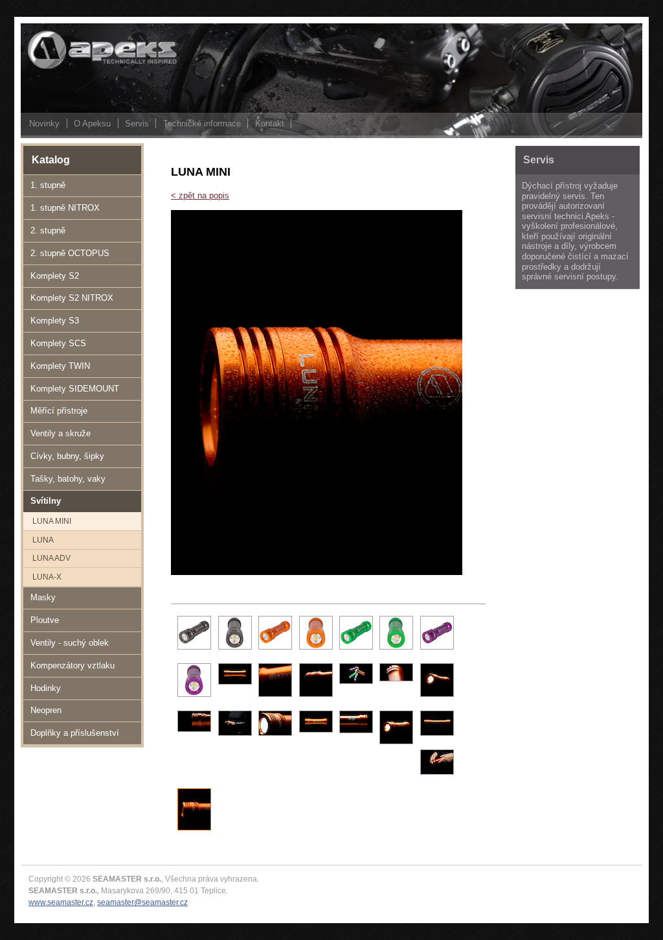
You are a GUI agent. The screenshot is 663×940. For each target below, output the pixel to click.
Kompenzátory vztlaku (72, 665)
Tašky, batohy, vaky (68, 479)
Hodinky (45, 688)
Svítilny (45, 501)
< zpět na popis (200, 195)
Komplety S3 (54, 320)
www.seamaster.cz (60, 902)
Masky (43, 597)
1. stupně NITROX (65, 208)
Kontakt (269, 123)
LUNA (43, 539)
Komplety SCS (58, 343)
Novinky (44, 123)
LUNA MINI (51, 521)
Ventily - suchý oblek (69, 643)
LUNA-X (47, 576)
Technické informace (202, 123)
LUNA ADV (51, 558)
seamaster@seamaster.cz (142, 902)
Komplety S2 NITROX (71, 298)
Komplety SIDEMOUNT (74, 389)
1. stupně (47, 185)
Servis (137, 123)
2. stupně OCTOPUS (69, 253)
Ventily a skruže (60, 433)
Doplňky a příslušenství (74, 733)
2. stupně (47, 230)
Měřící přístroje (58, 411)
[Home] (85, 67)
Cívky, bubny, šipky (67, 456)
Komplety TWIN (60, 366)
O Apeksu (92, 123)
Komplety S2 (54, 276)
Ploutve (44, 620)
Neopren (46, 710)
